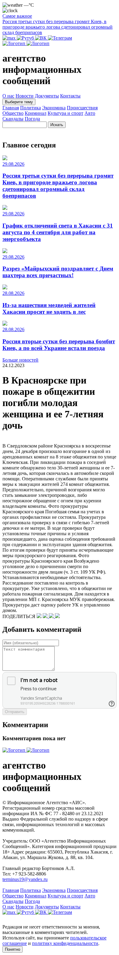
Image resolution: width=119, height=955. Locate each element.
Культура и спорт (65, 113)
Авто (90, 113)
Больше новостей (20, 360)
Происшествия (82, 107)
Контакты (70, 95)
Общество (12, 113)
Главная (10, 107)
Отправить (14, 711)
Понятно (12, 949)
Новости (25, 95)
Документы (47, 95)
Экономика (54, 107)
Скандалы (12, 118)
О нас (8, 95)
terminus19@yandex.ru (25, 879)
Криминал (35, 113)
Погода (32, 118)
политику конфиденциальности (65, 943)
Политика (30, 107)
